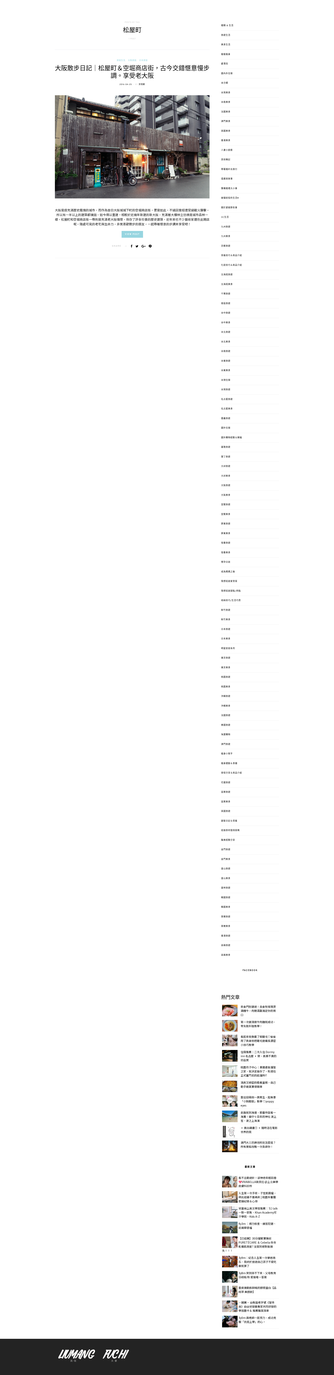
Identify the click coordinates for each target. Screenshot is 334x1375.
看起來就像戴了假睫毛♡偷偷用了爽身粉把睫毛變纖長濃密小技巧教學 (258, 1041)
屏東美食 (225, 533)
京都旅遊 (225, 246)
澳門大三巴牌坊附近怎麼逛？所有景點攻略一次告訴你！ (258, 1145)
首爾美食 (225, 926)
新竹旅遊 (225, 610)
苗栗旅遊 (225, 792)
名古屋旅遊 (227, 399)
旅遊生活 (121, 60)
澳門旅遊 (225, 744)
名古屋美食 (227, 408)
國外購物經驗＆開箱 (231, 437)
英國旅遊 (225, 811)
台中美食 (225, 322)
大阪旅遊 (132, 60)
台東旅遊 (225, 361)
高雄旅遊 (225, 945)
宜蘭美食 (225, 514)
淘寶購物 (225, 734)
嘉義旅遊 (225, 418)
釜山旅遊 (225, 868)
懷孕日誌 (225, 562)
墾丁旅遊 (225, 456)
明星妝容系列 (228, 648)
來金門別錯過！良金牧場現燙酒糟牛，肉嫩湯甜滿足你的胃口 (258, 1011)
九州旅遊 (225, 227)
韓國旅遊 (225, 897)
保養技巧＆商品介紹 (231, 255)
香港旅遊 (225, 936)
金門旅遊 (225, 849)
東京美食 (225, 667)
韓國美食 (225, 907)
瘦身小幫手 (227, 753)
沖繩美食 (225, 706)
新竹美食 (225, 619)
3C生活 (225, 217)
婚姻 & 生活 (227, 25)
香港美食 (225, 140)
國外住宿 (225, 428)
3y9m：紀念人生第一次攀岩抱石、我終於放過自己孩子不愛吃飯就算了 (257, 1262)
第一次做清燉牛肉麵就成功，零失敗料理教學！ (258, 1024)
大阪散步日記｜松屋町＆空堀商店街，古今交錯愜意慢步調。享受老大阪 (132, 72)
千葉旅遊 (225, 293)
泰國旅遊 (225, 725)
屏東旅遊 (225, 523)
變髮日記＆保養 (229, 821)
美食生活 (225, 44)
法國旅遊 (225, 715)
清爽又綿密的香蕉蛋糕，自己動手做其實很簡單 (258, 1085)
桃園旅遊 (225, 677)
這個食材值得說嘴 (230, 830)
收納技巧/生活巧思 (231, 600)
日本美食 (225, 638)
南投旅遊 (225, 303)
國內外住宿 (227, 73)
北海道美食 (227, 284)
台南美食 (225, 102)
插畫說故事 (227, 179)
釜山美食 (225, 878)
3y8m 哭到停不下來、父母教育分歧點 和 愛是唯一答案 (257, 1275)
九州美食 (225, 236)
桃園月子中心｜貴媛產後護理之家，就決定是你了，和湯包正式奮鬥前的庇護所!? (258, 1071)
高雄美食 (225, 955)
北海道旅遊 (227, 274)
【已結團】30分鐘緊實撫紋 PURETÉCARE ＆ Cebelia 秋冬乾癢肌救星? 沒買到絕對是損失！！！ (249, 1244)
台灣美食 (225, 92)
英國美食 (225, 131)
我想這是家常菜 (229, 581)
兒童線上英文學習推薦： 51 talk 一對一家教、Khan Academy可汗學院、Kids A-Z (258, 1212)
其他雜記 (225, 159)
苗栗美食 (225, 801)
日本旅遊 (143, 60)
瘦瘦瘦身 (225, 54)
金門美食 (225, 859)
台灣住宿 (225, 380)
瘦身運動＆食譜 (229, 763)
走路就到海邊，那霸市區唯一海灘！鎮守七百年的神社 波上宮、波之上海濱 (258, 1117)
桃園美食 (225, 686)
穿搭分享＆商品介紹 (231, 773)
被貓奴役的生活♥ (230, 198)
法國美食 (225, 112)
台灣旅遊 (225, 389)
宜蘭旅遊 (225, 504)
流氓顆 (142, 84)
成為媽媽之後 (228, 571)
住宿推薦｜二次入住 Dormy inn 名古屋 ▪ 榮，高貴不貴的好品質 (258, 1056)
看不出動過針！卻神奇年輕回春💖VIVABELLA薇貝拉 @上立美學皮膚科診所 (258, 1182)
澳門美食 (225, 121)
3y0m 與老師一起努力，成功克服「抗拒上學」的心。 (257, 1320)
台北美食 (225, 342)
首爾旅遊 (225, 916)
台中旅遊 (225, 313)
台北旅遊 (225, 332)
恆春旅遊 (225, 543)
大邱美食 (225, 476)
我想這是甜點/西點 (231, 591)
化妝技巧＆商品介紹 (231, 265)
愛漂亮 (224, 64)
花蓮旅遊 (225, 782)
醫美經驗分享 (228, 840)
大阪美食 (225, 495)
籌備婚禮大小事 (229, 188)
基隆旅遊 (225, 447)
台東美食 (225, 370)
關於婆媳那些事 (229, 207)
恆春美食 (225, 552)
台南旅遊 (225, 351)
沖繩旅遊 (225, 696)
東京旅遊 (225, 658)
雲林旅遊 (225, 888)
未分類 (224, 83)
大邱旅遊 (225, 466)
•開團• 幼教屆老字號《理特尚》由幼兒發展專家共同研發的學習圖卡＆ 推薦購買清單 (257, 1306)
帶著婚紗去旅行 (229, 169)
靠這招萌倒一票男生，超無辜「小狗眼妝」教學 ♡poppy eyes (258, 1101)
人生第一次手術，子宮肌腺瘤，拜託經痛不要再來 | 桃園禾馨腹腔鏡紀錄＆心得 (257, 1197)
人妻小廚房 (227, 150)
